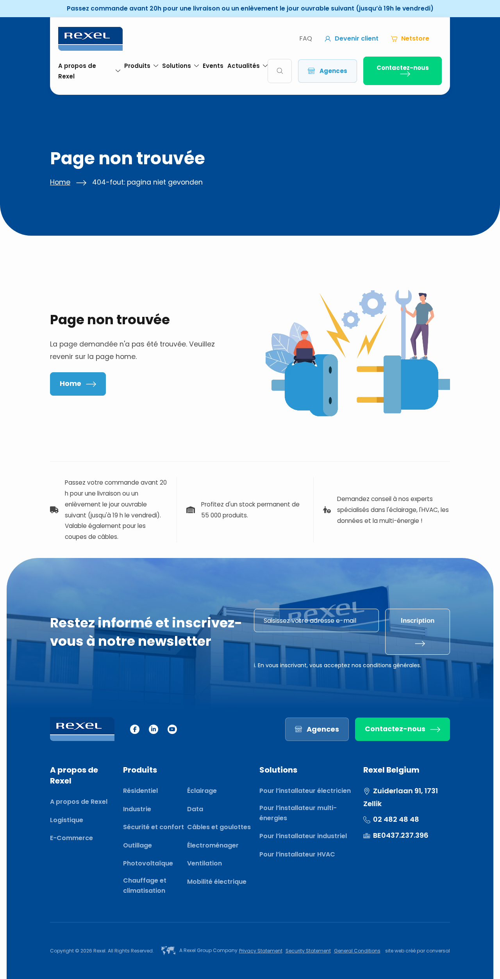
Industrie (137, 809)
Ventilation (204, 863)
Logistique (66, 820)
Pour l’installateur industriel (303, 836)
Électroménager (213, 845)
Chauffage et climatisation (144, 885)
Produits (137, 66)
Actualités (243, 66)
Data (195, 809)
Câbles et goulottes (219, 827)
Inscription (417, 620)
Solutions (176, 66)
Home (60, 182)
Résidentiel (140, 790)
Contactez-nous (403, 68)
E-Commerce (71, 837)
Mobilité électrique (216, 881)
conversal (438, 950)
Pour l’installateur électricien (305, 790)
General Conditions (357, 950)
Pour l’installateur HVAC (297, 854)
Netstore (415, 38)
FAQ (305, 38)
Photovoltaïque (148, 863)
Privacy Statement (260, 950)
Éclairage (202, 790)
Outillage (137, 845)
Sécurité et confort (153, 827)
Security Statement (308, 950)
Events (213, 66)
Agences (333, 71)
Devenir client (357, 38)
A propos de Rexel (77, 71)
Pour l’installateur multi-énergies (298, 813)
